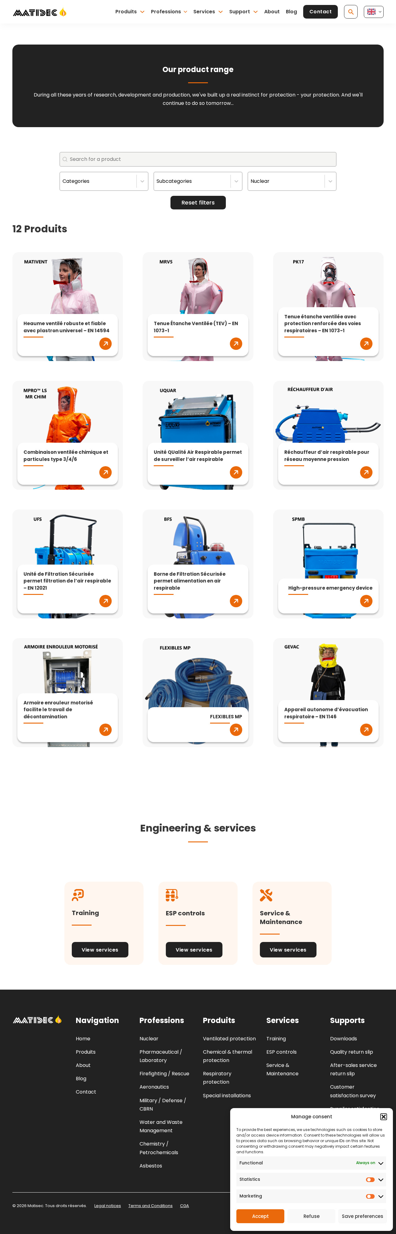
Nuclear (149, 1038)
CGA (184, 1205)
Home (83, 1038)
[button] (384, 1117)
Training (276, 1038)
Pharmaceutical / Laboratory (161, 1056)
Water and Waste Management (161, 1126)
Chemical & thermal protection (227, 1056)
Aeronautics (154, 1086)
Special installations (227, 1095)
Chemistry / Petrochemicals (159, 1148)
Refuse (311, 1216)
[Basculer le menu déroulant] (142, 11)
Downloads (343, 1038)
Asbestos (151, 1165)
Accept (260, 1216)
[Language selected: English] (374, 12)
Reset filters (198, 202)
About (272, 11)
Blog (291, 11)
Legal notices (107, 1205)
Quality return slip (351, 1052)
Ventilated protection (229, 1038)
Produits (126, 11)
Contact (320, 11)
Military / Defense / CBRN (163, 1104)
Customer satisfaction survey (353, 1091)
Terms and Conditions (150, 1205)
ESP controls (281, 1052)
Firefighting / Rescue (164, 1073)
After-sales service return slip (353, 1069)
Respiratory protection (217, 1078)
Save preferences (362, 1216)
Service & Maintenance (282, 1069)
